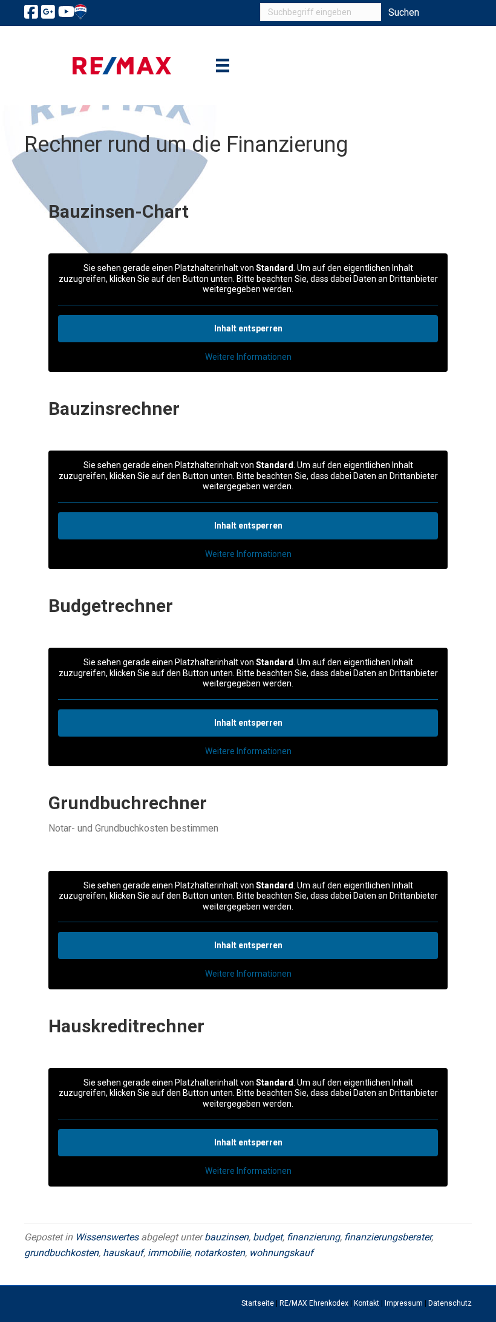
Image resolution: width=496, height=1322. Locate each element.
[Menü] (222, 65)
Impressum (404, 1303)
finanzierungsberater (387, 1237)
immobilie (169, 1253)
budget (267, 1237)
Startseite (257, 1303)
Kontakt (366, 1303)
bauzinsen (226, 1237)
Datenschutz (450, 1303)
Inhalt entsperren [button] (248, 328)
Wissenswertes (107, 1237)
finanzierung (313, 1237)
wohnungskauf (281, 1253)
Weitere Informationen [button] (248, 357)
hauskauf (123, 1253)
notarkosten (219, 1253)
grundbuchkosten (61, 1253)
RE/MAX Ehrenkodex (313, 1303)
